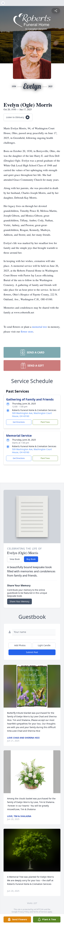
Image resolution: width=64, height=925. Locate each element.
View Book (15, 559)
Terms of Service (40, 912)
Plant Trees (45, 422)
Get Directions (19, 422)
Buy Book (31, 559)
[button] (32, 686)
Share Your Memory (19, 601)
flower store (27, 331)
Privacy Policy (23, 912)
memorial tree (39, 326)
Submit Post (32, 652)
